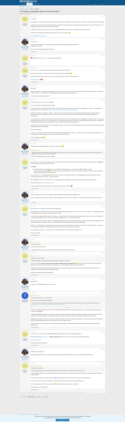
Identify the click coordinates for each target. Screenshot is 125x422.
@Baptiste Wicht (43, 58)
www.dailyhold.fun (35, 79)
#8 (103, 159)
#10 (103, 206)
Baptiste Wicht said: (36, 256)
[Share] (102, 16)
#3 (103, 55)
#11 (103, 239)
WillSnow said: (35, 150)
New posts (22, 6)
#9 (103, 192)
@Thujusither (39, 333)
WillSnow (23, 13)
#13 (103, 278)
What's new (36, 4)
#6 (103, 99)
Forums (29, 4)
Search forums (29, 6)
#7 (103, 143)
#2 (103, 39)
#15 (103, 331)
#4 (103, 67)
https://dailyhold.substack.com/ (39, 35)
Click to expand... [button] (67, 307)
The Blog (23, 4)
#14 (103, 292)
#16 (103, 349)
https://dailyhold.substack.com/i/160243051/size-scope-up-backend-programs (58, 110)
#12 (103, 253)
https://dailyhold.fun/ (48, 182)
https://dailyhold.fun (36, 339)
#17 (103, 363)
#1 (103, 16)
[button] (41, 4)
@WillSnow (35, 41)
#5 (103, 86)
